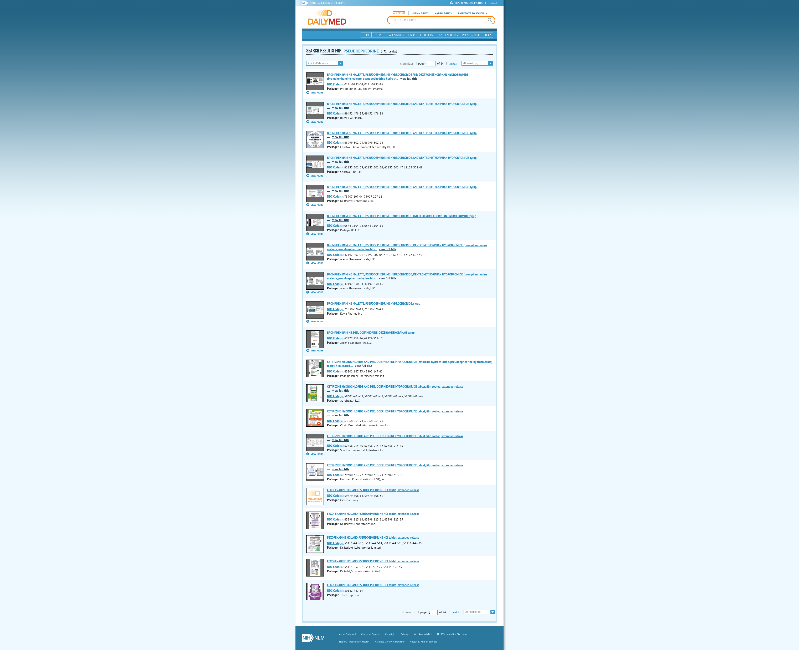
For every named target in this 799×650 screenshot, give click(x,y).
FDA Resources (395, 34)
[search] (490, 20)
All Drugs (399, 13)
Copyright (390, 634)
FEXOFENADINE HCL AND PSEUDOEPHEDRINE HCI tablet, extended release (373, 490)
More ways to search (471, 13)
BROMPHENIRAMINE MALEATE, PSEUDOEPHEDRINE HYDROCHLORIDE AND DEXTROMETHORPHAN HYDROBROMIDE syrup (401, 216)
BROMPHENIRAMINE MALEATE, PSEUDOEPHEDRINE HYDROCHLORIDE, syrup (373, 303)
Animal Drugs (443, 13)
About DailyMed (347, 634)
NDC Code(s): (335, 84)
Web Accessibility (423, 634)
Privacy (404, 634)
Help (488, 34)
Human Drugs (420, 13)
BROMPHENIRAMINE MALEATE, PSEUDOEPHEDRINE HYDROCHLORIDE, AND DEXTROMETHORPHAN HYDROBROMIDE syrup (402, 104)
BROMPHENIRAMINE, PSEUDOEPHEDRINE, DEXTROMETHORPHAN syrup (371, 333)
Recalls (492, 2)
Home (366, 34)
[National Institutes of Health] (306, 3)
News (379, 34)
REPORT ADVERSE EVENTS (469, 2)
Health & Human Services (423, 641)
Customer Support (370, 634)
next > (453, 63)
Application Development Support (460, 34)
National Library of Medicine (327, 2)
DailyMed (327, 17)
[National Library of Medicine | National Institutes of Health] (313, 638)
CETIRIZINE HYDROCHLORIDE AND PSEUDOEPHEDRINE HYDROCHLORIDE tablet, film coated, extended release (395, 387)
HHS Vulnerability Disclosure (452, 634)
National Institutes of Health (354, 641)
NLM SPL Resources (421, 34)
